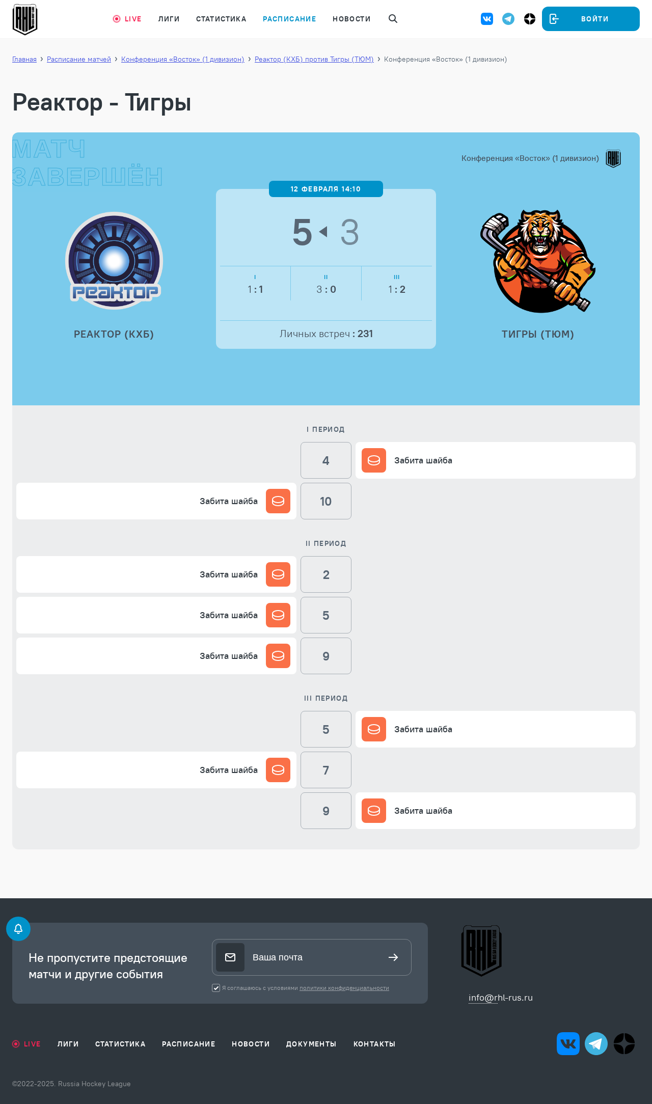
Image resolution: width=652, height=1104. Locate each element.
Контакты (375, 1044)
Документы (311, 1044)
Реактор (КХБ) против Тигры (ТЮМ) (314, 59)
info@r (483, 997)
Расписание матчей (79, 59)
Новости (352, 19)
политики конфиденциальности (344, 987)
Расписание (289, 19)
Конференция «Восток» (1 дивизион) (182, 59)
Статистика (221, 19)
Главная (24, 59)
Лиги (169, 19)
